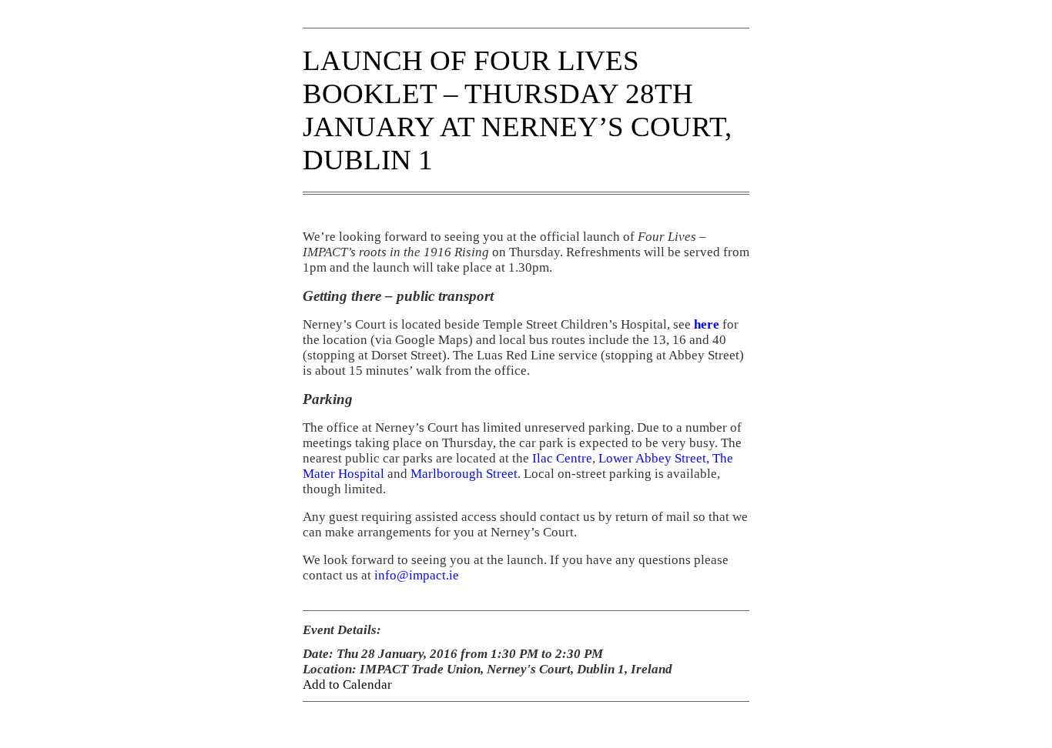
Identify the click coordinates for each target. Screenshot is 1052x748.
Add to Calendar (347, 684)
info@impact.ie (416, 575)
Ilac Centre (562, 458)
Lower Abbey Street (652, 458)
